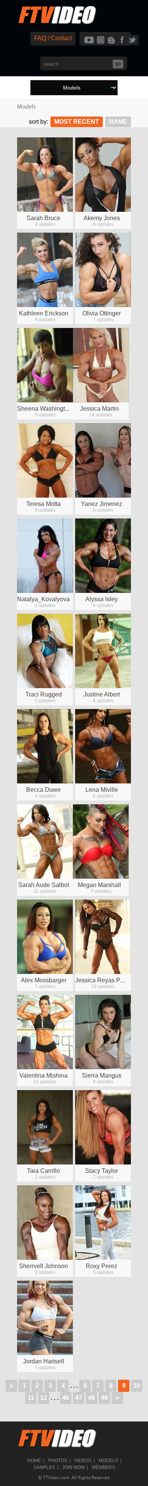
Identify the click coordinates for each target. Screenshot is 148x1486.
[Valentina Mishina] (45, 1032)
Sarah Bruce (43, 218)
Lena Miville (101, 789)
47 (78, 1398)
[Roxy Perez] (103, 1222)
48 (91, 1398)
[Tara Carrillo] (45, 1127)
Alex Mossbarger (43, 980)
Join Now (73, 1467)
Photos (57, 1460)
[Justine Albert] (103, 651)
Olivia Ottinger (101, 313)
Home (34, 1460)
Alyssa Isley (101, 599)
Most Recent (76, 121)
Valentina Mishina (43, 1075)
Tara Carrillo (43, 1171)
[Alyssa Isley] (103, 555)
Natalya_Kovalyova (43, 599)
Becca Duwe (43, 789)
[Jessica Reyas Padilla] (103, 937)
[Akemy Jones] (103, 174)
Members (103, 1467)
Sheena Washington (44, 408)
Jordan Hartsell (43, 1361)
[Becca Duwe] (45, 746)
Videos (82, 1460)
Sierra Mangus (101, 1075)
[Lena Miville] (103, 746)
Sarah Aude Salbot (43, 885)
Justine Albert (101, 694)
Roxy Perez (101, 1266)
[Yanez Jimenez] (103, 460)
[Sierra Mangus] (103, 1032)
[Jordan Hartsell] (45, 1318)
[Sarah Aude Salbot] (45, 841)
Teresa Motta (43, 504)
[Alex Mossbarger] (45, 937)
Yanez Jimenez (101, 504)
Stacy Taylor (101, 1171)
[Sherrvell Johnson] (45, 1222)
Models (108, 1460)
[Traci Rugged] (45, 651)
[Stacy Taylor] (103, 1127)
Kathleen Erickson (43, 313)
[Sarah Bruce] (45, 174)
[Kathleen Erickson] (45, 270)
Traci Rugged (43, 694)
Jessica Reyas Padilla (105, 980)
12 (43, 1398)
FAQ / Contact (53, 38)
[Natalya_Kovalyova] (45, 555)
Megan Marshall (99, 885)
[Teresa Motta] (45, 460)
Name (118, 121)
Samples (44, 1467)
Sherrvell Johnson (43, 1266)
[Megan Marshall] (101, 841)
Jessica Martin (99, 408)
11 (31, 1398)
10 (136, 1385)
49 (104, 1398)
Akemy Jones (101, 218)
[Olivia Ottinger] (103, 270)
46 (65, 1398)
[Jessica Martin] (101, 365)
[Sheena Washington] (45, 365)
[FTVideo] (57, 22)
